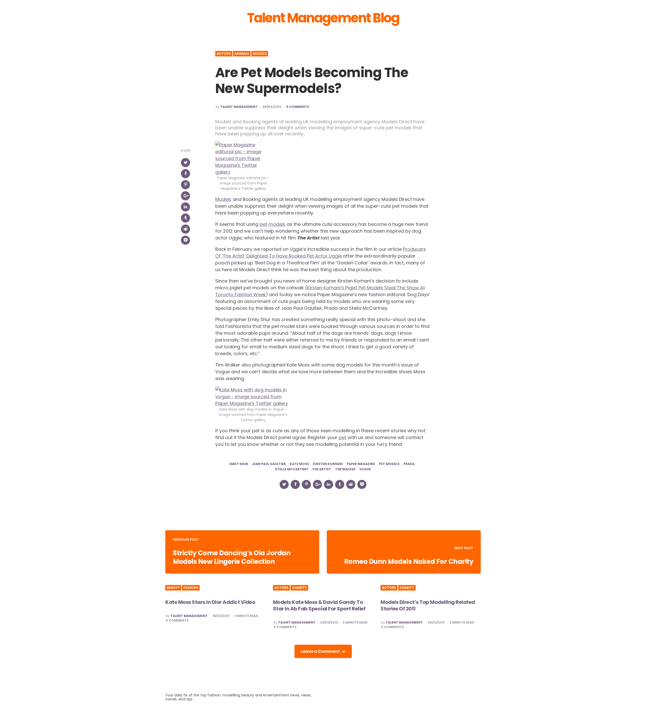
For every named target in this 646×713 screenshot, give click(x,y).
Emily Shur (238, 464)
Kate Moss (299, 464)
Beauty (173, 588)
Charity (299, 588)
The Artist (321, 469)
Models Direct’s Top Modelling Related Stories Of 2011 (428, 605)
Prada (409, 464)
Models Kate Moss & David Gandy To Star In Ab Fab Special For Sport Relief (319, 605)
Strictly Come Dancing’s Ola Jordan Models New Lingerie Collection (231, 557)
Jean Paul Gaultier (269, 464)
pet (343, 437)
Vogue (365, 469)
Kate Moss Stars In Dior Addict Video (210, 602)
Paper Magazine (361, 464)
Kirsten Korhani (328, 464)
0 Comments (297, 107)
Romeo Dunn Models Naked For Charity (408, 561)
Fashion (190, 588)
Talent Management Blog (323, 18)
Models (259, 53)
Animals (241, 53)
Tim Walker (345, 469)
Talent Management (239, 107)
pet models (272, 224)
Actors (224, 53)
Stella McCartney (291, 469)
